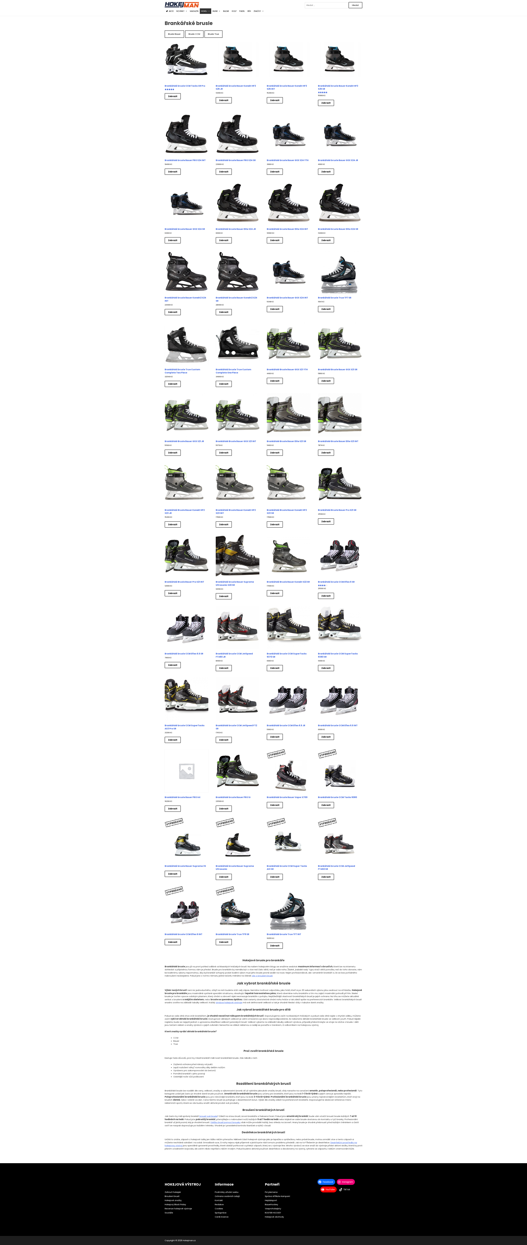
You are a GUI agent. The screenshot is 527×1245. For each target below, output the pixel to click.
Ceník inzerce (222, 1216)
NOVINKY (180, 11)
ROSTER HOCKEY (273, 1212)
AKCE (171, 11)
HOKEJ (204, 11)
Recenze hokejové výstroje (178, 1208)
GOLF (234, 11)
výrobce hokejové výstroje (229, 1002)
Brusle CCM (194, 34)
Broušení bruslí (172, 1196)
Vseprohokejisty (273, 1208)
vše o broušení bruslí (262, 975)
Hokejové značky (173, 1200)
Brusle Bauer (174, 34)
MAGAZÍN (194, 11)
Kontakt (219, 1200)
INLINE (215, 11)
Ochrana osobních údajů (227, 1196)
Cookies (219, 1208)
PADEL (242, 11)
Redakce (219, 1204)
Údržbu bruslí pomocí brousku (225, 1122)
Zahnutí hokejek (173, 1192)
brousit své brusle (208, 1116)
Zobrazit (172, 96)
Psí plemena (271, 1192)
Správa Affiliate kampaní (277, 1196)
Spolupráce (220, 1212)
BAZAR (226, 11)
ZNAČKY (257, 11)
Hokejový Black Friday (175, 1204)
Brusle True (213, 34)
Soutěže (169, 1212)
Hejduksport (271, 1200)
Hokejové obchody (274, 1216)
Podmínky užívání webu (226, 1192)
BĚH (249, 11)
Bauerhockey (271, 1204)
